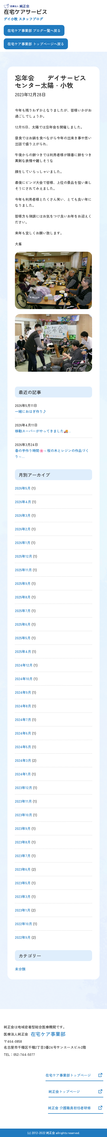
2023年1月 (22, 910)
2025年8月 (23, 596)
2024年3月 (23, 760)
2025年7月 (23, 610)
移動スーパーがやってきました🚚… (43, 430)
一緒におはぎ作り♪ (30, 411)
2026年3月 (23, 515)
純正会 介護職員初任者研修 (69, 1107)
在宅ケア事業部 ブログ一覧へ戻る (34, 30)
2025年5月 (23, 637)
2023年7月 (23, 855)
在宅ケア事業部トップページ (68, 1075)
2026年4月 (23, 501)
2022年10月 (23, 923)
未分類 (20, 968)
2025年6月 (23, 624)
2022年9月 (23, 937)
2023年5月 (23, 882)
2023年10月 (23, 814)
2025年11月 (23, 569)
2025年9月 (23, 583)
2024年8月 (23, 705)
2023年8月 (23, 842)
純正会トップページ (64, 1091)
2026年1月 (22, 542)
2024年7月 (23, 719)
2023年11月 (23, 801)
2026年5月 (23, 488)
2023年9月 (23, 828)
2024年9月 (23, 692)
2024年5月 (23, 746)
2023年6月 (23, 869)
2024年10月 (24, 678)
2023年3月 (23, 896)
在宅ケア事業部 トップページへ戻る (35, 43)
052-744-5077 (24, 1054)
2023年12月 (23, 787)
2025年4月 (23, 651)
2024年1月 (23, 773)
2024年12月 (24, 665)
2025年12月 (23, 556)
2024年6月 (23, 733)
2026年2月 (23, 528)
